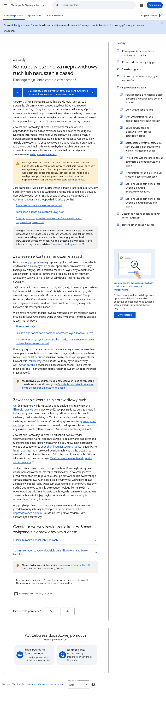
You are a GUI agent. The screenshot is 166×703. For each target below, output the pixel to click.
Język (74, 680)
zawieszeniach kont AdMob (72, 565)
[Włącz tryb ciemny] (93, 684)
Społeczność (35, 15)
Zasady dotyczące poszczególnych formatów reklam (141, 215)
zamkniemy (35, 361)
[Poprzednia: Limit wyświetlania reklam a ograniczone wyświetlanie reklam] (17, 92)
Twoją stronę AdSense (26, 25)
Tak (52, 611)
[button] (6, 5)
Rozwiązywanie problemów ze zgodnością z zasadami (138, 53)
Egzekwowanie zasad (134, 87)
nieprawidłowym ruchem (27, 513)
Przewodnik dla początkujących (139, 62)
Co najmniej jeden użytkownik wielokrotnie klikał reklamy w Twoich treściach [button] (51, 552)
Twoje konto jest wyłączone (66, 244)
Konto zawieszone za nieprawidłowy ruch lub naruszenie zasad (138, 131)
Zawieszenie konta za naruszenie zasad (39, 205)
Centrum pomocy (13, 15)
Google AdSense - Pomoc (28, 5)
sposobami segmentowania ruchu (60, 446)
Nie (67, 611)
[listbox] (78, 684)
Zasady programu (131, 69)
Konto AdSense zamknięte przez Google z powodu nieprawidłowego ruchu (142, 187)
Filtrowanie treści (26, 326)
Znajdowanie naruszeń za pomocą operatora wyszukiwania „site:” (54, 333)
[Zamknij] (162, 23)
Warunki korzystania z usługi (51, 684)
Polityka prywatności (26, 684)
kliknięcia (18, 409)
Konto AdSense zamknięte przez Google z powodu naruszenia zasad (142, 202)
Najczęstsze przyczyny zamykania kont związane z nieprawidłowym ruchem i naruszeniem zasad (143, 146)
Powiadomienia (55, 15)
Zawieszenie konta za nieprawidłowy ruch (40, 212)
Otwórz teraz (125, 314)
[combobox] (99, 5)
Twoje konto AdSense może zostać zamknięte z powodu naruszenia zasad (144, 161)
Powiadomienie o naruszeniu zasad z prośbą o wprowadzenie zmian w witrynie (144, 98)
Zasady (121, 43)
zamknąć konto (76, 179)
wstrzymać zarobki (24, 365)
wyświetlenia (32, 409)
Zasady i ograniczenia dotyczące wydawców (140, 78)
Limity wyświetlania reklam (139, 109)
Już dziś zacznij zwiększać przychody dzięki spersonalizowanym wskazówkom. (134, 286)
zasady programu (31, 262)
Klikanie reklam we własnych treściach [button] (35, 540)
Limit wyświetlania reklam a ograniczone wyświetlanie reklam (142, 118)
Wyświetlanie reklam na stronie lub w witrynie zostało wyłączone (143, 174)
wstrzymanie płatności (43, 154)
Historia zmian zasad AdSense (138, 224)
